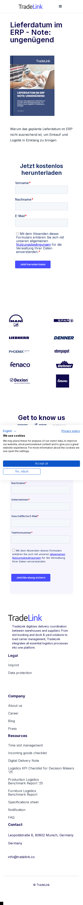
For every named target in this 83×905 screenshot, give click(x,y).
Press (12, 728)
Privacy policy (70, 431)
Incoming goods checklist (27, 753)
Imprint (13, 665)
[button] (60, 6)
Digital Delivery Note (23, 760)
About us (15, 705)
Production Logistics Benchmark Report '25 (25, 781)
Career (13, 713)
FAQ (11, 817)
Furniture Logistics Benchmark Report (22, 792)
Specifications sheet (23, 802)
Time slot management (25, 745)
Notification (16, 810)
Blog (11, 721)
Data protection (20, 673)
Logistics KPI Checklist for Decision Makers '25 (41, 770)
